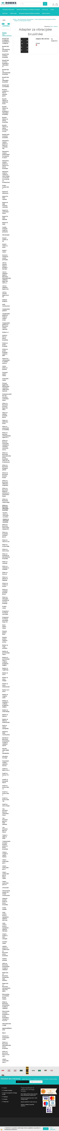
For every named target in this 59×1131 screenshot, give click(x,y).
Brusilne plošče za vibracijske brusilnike (6, 515)
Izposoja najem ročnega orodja (29, 13)
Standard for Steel (5, 757)
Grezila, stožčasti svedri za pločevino (5, 230)
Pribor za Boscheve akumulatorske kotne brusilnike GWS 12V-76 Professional (6, 457)
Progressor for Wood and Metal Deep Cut (5, 620)
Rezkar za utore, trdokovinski (6, 685)
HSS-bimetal (5, 235)
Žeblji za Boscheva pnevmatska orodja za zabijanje (5, 1005)
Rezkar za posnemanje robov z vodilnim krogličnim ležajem (5, 661)
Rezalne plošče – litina (4, 633)
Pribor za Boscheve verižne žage (5, 500)
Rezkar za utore (5, 673)
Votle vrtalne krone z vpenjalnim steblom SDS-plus (5, 927)
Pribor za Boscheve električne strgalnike (5, 483)
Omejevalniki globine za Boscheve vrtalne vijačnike (6, 326)
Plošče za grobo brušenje (5, 344)
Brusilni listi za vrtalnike (5, 85)
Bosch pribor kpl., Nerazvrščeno (26, 19)
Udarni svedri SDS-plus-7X (5, 883)
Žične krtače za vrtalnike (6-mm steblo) (5, 997)
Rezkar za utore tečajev (5, 679)
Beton (4, 1033)
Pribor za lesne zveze (5, 550)
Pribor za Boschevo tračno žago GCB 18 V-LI (5, 527)
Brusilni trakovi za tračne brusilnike (5, 120)
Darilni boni (46, 13)
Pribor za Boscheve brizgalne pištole (5, 467)
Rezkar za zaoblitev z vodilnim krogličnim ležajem (5, 704)
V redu (45, 1128)
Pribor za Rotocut (4, 573)
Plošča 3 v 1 (5, 332)
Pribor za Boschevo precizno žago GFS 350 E (5, 406)
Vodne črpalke (4, 908)
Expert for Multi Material (5, 218)
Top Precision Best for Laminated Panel (5, 812)
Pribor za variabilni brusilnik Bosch (5, 592)
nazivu (55, 26)
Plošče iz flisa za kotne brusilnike (5, 338)
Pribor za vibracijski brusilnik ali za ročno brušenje (5, 600)
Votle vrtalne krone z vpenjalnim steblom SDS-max (5, 916)
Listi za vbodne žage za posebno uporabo (4, 266)
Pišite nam (13, 13)
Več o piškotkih (52, 1128)
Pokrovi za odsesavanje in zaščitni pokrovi (6, 361)
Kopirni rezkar (4, 251)
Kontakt (5, 13)
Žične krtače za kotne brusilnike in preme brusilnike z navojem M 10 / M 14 (5, 1016)
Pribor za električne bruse (5, 422)
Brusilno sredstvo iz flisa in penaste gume (5, 93)
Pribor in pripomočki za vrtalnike (5, 428)
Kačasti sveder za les (5, 239)
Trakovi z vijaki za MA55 (4, 836)
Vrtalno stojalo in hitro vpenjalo (5, 936)
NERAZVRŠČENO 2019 (6, 1029)
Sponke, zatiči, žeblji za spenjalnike (5, 751)
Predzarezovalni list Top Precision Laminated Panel (6, 397)
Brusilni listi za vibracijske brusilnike (5, 80)
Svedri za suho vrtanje (5, 805)
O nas (52, 9)
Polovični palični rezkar (5, 374)
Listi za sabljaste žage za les (5, 287)
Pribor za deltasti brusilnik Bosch (4, 415)
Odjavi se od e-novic (36, 1081)
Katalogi (45, 9)
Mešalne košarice (4, 300)
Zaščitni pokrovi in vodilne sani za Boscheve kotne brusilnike (5, 951)
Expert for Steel (5, 223)
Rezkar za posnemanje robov (5, 653)
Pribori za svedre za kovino (5, 585)
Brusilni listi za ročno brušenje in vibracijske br (5, 63)
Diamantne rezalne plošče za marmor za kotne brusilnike (5, 164)
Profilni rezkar (4, 607)
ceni (51, 26)
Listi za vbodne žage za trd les (5, 294)
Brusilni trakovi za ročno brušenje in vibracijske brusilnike (5, 110)
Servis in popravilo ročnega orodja (28, 9)
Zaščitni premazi (4, 959)
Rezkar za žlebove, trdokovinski (6, 721)
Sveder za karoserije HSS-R (5, 781)
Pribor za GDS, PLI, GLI (5, 540)
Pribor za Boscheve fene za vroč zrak (5, 1054)
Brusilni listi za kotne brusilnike (5, 55)
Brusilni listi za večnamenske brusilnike (6, 72)
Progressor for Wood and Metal (5, 612)
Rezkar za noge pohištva (5, 646)
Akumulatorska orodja (6, 1024)
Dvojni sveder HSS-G (5, 187)
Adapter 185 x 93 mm (42, 39)
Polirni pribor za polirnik (4, 368)
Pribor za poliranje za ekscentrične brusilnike (6, 556)
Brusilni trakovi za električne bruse (5, 101)
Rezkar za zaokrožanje (5, 710)
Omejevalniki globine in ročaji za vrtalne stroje (6, 317)
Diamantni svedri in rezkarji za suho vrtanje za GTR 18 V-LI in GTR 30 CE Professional (6, 177)
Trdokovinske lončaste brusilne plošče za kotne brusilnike (6, 845)
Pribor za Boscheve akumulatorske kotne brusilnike (6, 1045)
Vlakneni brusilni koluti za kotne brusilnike (5, 901)
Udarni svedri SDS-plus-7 (5, 867)
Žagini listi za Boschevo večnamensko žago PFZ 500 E (6, 987)
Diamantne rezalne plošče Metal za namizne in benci (5, 154)
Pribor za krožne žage (5, 545)
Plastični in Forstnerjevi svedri (5, 1037)
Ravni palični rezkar (4, 626)
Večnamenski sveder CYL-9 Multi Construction (6, 893)
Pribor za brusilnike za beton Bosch (5, 535)
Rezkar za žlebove (5, 715)
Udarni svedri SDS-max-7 (5, 1061)
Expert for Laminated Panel (5, 212)
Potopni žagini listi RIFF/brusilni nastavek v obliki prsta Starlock (5, 387)
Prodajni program (8, 9)
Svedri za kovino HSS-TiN (5, 799)
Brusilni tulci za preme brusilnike (5, 136)
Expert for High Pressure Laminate (5, 205)
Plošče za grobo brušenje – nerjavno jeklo (5, 352)
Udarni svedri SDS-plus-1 (5, 861)
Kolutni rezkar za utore (5, 246)
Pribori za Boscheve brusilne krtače (5, 475)
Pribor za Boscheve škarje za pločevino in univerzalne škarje (5, 492)
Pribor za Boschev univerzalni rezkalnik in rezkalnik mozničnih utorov (5, 445)
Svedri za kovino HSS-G (5, 793)
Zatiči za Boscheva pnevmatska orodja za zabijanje (5, 966)
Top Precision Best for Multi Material (5, 821)
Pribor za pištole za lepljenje (5, 578)
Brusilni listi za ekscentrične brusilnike (6, 49)
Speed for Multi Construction (6, 733)
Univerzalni (5, 887)
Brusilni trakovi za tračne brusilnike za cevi (5, 128)
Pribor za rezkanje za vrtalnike (5, 568)
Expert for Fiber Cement (5, 198)
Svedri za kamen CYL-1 (5, 775)
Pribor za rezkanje (4, 562)
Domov (15, 19)
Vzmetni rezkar (4, 942)
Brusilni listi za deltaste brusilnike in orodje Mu (5, 41)
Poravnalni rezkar (5, 379)
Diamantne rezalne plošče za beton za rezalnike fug (5, 144)
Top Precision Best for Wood (5, 830)
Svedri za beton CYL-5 (5, 769)
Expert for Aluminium (5, 192)
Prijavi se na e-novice (22, 1081)
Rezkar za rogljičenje (5, 669)
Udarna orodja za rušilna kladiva (5, 854)
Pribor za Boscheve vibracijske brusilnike (5, 508)
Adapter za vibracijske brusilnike (6, 520)
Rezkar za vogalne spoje (5, 696)
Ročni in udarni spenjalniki (5, 727)
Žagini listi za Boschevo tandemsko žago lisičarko (5, 976)
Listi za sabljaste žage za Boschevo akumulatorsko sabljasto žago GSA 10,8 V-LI (6, 277)
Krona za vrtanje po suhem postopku (5, 257)
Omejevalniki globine (6, 309)
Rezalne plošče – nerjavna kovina (4, 640)
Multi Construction (6, 305)
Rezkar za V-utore (5, 690)
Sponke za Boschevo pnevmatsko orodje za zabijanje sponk (5, 741)
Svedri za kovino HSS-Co (5, 787)
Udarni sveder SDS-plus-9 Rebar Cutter (5, 875)
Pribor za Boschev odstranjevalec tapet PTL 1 (6, 435)
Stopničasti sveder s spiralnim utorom (5, 763)
